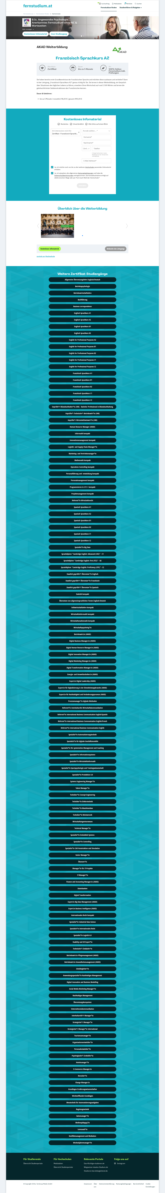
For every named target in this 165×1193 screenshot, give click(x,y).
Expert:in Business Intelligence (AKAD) (82, 908)
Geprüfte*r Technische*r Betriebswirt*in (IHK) (83, 413)
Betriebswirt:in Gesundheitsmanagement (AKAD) (82, 962)
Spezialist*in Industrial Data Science (82, 922)
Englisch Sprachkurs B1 (82, 326)
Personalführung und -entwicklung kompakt (82, 473)
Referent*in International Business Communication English (82, 728)
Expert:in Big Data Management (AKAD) (82, 902)
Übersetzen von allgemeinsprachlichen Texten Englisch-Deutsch (82, 600)
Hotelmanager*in (82, 1062)
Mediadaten (58, 1163)
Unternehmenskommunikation (82, 1009)
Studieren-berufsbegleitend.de (96, 1171)
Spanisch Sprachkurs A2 (82, 513)
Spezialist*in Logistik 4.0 (82, 935)
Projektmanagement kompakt (82, 493)
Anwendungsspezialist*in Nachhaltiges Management (82, 975)
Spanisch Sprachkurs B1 (82, 520)
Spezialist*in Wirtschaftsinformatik (82, 761)
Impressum (88, 1184)
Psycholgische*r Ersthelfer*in (82, 1055)
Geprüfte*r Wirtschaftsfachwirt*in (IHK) (82, 420)
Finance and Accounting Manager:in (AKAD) (82, 881)
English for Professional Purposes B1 (82, 346)
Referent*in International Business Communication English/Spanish (82, 714)
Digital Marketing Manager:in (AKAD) (82, 661)
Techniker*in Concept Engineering (82, 794)
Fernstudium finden (109, 7)
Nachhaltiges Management (82, 995)
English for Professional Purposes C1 (82, 360)
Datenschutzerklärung (106, 1184)
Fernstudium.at (28, 14)
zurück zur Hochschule (46, 256)
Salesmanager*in (82, 1116)
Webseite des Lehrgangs (116, 248)
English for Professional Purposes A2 (82, 340)
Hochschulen (89, 167)
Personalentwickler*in (82, 1049)
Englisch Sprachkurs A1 (82, 313)
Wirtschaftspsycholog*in (82, 627)
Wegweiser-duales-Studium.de (96, 1167)
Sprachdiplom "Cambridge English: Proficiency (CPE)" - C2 (82, 567)
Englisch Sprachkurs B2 (82, 333)
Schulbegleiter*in (82, 968)
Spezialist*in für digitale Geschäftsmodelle (82, 741)
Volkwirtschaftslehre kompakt (82, 607)
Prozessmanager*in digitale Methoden (82, 701)
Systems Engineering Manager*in (82, 781)
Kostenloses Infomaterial (35, 34)
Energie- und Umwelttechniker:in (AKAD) (82, 674)
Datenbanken (82, 888)
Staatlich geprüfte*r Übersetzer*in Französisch (82, 580)
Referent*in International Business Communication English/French (82, 721)
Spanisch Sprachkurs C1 (82, 534)
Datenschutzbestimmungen (63, 175)
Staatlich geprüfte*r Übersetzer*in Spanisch (82, 587)
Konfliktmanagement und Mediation (82, 1136)
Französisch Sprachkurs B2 (82, 386)
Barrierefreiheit (138, 1184)
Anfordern (82, 185)
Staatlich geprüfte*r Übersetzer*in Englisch (82, 574)
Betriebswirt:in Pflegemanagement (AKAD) (82, 955)
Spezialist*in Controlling (82, 841)
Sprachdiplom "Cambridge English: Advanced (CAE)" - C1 (82, 554)
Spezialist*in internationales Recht (82, 928)
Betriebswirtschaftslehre (82, 293)
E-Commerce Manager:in (82, 1069)
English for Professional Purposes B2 (82, 353)
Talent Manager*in (82, 788)
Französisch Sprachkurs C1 (82, 393)
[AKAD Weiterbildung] (119, 50)
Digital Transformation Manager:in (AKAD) (82, 667)
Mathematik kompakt (82, 460)
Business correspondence (82, 306)
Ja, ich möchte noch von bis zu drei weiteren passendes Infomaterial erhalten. (82, 168)
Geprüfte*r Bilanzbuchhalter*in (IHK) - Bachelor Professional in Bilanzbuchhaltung (82, 406)
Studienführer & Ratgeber (130, 7)
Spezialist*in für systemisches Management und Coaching (82, 748)
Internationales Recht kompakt (82, 915)
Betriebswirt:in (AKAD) (82, 634)
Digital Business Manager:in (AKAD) (82, 641)
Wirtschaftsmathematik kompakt (82, 621)
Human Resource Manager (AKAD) (82, 427)
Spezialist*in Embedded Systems (82, 835)
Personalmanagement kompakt (82, 480)
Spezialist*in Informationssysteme (82, 754)
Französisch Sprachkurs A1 (82, 373)
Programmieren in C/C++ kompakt (82, 487)
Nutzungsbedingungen (85, 173)
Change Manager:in (82, 1082)
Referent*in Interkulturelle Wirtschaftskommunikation (82, 708)
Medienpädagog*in (82, 1122)
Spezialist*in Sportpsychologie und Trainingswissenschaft (82, 768)
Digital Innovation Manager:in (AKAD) (82, 654)
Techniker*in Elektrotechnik (82, 801)
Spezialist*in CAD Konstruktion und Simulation (82, 848)
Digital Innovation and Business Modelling (82, 982)
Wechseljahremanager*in (82, 1142)
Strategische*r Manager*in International (82, 1029)
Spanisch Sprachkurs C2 (82, 540)
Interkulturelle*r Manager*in (82, 1015)
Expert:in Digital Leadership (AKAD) (82, 681)
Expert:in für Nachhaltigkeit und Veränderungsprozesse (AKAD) (82, 694)
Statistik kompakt (82, 594)
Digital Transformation (82, 895)
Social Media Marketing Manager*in (82, 989)
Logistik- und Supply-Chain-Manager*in (82, 447)
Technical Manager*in (82, 828)
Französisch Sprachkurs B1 (82, 380)
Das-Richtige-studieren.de (94, 1163)
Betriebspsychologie (82, 286)
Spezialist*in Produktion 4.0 (82, 774)
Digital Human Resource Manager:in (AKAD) (82, 647)
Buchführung (82, 299)
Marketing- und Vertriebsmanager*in (82, 453)
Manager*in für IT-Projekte (82, 868)
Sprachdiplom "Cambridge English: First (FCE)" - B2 (83, 560)
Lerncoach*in (82, 1129)
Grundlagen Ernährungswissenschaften (82, 1089)
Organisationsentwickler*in (82, 1042)
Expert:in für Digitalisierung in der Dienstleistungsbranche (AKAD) (82, 687)
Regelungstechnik (82, 1109)
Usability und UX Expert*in (82, 942)
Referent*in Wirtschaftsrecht (82, 500)
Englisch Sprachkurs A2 (82, 319)
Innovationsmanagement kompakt (82, 440)
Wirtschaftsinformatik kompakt (82, 614)
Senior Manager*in (83, 855)
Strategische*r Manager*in (82, 1022)
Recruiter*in (82, 1075)
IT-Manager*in (82, 875)
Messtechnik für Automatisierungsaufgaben (82, 1102)
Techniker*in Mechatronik (82, 815)
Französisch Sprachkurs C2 (82, 400)
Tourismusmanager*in (82, 1035)
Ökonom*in (82, 861)
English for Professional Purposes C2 (82, 366)
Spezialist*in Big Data (82, 547)
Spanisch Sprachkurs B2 (82, 527)
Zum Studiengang (59, 34)
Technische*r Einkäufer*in (82, 948)
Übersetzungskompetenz (82, 1002)
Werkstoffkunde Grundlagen (82, 1096)
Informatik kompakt (82, 433)
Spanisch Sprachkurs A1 (82, 507)
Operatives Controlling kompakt (82, 467)
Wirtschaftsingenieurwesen (83, 821)
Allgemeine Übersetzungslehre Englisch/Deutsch (82, 279)
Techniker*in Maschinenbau (82, 808)
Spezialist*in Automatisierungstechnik (83, 734)
